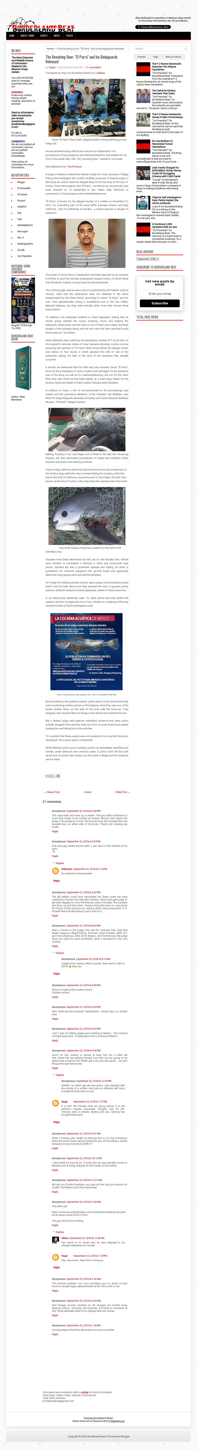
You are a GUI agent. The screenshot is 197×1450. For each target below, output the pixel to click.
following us (117, 1421)
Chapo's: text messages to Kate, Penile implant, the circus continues (166, 200)
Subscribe (160, 303)
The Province (75, 166)
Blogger (125, 1436)
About (57, 35)
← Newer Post (52, 792)
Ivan (20, 219)
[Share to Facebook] (58, 776)
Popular (141, 57)
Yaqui (52, 67)
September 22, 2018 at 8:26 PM (83, 925)
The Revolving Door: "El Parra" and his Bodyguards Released (82, 59)
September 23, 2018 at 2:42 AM (84, 1278)
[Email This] (47, 776)
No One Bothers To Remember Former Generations (162, 144)
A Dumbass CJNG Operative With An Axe (164, 225)
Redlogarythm (25, 243)
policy (20, 161)
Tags (155, 57)
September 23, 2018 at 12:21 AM (84, 1180)
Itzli (19, 212)
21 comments (93, 67)
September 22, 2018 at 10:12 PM (84, 1158)
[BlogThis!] (51, 776)
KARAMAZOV (25, 225)
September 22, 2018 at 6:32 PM (83, 892)
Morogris (23, 231)
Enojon (21, 200)
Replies (60, 863)
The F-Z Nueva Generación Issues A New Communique (167, 116)
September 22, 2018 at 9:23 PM (83, 1007)
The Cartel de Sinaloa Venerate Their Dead (163, 92)
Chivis (64, 1238)
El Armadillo (24, 188)
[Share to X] (55, 776)
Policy (69, 35)
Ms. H (21, 237)
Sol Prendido (25, 256)
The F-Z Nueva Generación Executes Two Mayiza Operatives (166, 66)
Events (44, 35)
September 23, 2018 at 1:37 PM (90, 1101)
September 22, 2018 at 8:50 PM (83, 985)
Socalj (21, 249)
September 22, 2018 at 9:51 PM (83, 1133)
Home (11, 35)
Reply (55, 831)
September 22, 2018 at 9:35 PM (83, 1028)
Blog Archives (173, 57)
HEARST (22, 206)
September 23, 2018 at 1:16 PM (83, 1325)
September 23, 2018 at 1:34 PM (90, 1255)
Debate (101, 73)
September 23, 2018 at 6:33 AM (84, 1300)
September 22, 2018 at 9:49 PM (83, 1050)
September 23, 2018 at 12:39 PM (93, 1081)
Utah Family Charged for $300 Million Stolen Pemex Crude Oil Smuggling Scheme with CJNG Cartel (166, 172)
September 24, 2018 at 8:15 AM (93, 959)
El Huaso (22, 194)
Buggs (21, 182)
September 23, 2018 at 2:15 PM (90, 869)
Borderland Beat (96, 1436)
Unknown (66, 869)
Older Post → (122, 792)
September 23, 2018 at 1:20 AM (84, 1201)
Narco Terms (27, 35)
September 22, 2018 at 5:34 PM (83, 841)
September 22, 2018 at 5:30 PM (83, 811)
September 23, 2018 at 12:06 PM (86, 1238)
